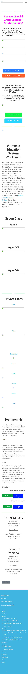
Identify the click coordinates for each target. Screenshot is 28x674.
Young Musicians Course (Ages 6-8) (13, 623)
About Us (4, 642)
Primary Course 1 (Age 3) (10, 618)
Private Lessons (8, 626)
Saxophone (13, 354)
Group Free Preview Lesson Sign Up (13, 637)
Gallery (4, 652)
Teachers (4, 654)
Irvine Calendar (7, 646)
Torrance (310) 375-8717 (7, 605)
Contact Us (5, 657)
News (3, 659)
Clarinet (13, 383)
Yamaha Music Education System (12, 198)
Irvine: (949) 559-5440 (7, 601)
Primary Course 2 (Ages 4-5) (11, 620)
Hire (3, 662)
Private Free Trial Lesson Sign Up (12, 639)
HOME (4, 614)
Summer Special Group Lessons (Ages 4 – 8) (15, 630)
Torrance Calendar (8, 649)
